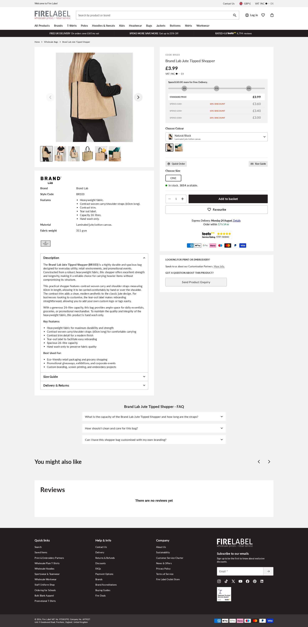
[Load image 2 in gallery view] (60, 153)
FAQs (98, 568)
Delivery (99, 552)
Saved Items (41, 552)
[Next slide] (269, 461)
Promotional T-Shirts (45, 601)
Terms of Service (164, 574)
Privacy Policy (163, 568)
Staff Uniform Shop (45, 584)
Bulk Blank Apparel (44, 595)
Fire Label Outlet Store (168, 579)
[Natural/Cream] (179, 148)
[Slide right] (138, 97)
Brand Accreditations (106, 584)
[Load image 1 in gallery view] (46, 153)
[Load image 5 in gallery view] (101, 153)
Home (37, 42)
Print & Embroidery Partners (49, 557)
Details (237, 220)
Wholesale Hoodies (44, 568)
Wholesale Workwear (46, 579)
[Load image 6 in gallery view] (115, 153)
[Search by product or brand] (234, 15)
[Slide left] (50, 97)
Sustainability (163, 552)
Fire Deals (100, 595)
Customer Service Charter (169, 557)
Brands (98, 579)
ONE (173, 178)
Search (38, 547)
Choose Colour (174, 128)
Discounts (100, 563)
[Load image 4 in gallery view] (87, 153)
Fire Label (46, 619)
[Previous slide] (259, 461)
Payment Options (104, 574)
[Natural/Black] (169, 148)
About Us (161, 547)
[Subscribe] (268, 571)
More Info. (219, 266)
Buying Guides (102, 590)
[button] (42, 25)
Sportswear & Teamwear (47, 574)
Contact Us (229, 3)
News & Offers (164, 563)
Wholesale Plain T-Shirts (47, 563)
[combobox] (157, 15)
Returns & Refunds (105, 557)
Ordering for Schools (45, 590)
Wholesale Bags (51, 42)
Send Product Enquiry (196, 282)
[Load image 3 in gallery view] (74, 153)
